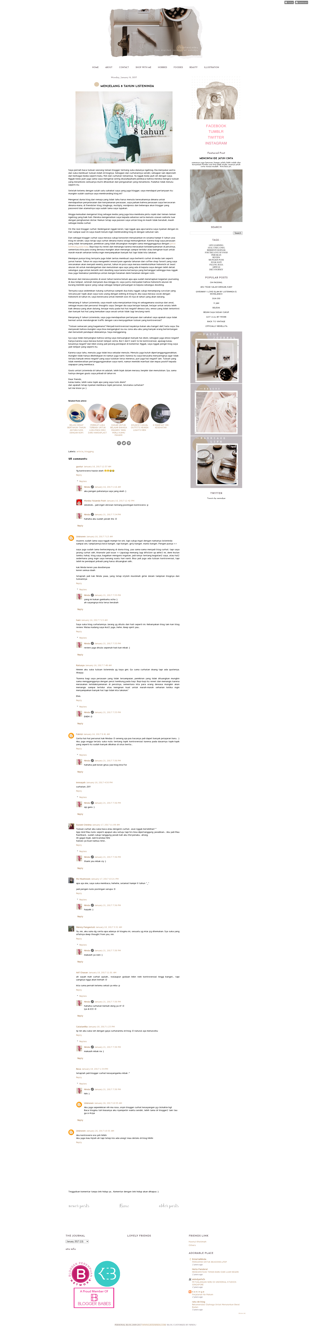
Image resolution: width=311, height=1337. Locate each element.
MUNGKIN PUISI (216, 260)
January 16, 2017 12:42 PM (120, 500)
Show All (241, 1313)
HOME (95, 68)
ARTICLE (216, 267)
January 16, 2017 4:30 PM (99, 782)
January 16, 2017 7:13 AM (100, 536)
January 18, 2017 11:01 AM (102, 972)
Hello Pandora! (200, 1269)
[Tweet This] (123, 444)
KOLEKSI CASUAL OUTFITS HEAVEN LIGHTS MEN (139, 427)
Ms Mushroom (83, 879)
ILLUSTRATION (211, 68)
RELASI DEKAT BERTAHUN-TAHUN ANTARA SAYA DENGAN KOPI (76, 429)
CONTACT (124, 68)
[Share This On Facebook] (119, 444)
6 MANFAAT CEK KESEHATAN (161, 426)
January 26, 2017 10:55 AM (108, 1103)
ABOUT (108, 68)
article (80, 451)
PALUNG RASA (216, 265)
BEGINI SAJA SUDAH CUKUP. (216, 312)
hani (78, 620)
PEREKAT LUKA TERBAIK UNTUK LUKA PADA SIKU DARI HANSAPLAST (97, 429)
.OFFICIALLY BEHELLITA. (216, 326)
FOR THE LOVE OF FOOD (216, 252)
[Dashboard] (301, 3)
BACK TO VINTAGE (216, 322)
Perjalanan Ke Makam (202, 1294)
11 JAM (216, 303)
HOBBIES (162, 68)
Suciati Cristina (84, 824)
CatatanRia (82, 1026)
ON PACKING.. (216, 283)
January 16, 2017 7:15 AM (94, 620)
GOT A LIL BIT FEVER (216, 317)
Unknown (81, 536)
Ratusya (80, 665)
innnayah (81, 782)
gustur (79, 466)
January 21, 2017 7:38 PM (108, 950)
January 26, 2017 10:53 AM (100, 1130)
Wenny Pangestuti (85, 927)
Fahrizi (79, 734)
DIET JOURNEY (216, 269)
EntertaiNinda (199, 1259)
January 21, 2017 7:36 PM (108, 760)
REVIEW (216, 257)
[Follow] (289, 3)
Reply (79, 475)
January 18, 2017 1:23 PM (102, 1026)
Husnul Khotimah (197, 1241)
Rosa (78, 1069)
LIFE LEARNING (216, 245)
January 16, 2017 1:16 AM (108, 487)
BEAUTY (193, 68)
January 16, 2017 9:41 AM (97, 734)
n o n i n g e (198, 1291)
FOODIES (178, 68)
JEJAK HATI (216, 262)
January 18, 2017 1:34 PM (95, 1069)
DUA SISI (216, 299)
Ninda (87, 487)
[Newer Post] (79, 1208)
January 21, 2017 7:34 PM (108, 514)
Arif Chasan (82, 972)
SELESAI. (216, 308)
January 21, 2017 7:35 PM (108, 595)
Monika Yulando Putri (95, 500)
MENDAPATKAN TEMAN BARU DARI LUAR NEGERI (215, 1272)
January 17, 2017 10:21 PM (105, 879)
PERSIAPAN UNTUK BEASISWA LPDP (209, 1262)
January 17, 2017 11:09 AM (106, 824)
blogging (89, 451)
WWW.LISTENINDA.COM (154, 1325)
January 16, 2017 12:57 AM (97, 466)
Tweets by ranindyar (216, 498)
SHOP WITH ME (143, 68)
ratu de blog (198, 1301)
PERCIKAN (216, 255)
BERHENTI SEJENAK (216, 250)
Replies (83, 481)
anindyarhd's (198, 1279)
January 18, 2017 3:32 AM (109, 927)
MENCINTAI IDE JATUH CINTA (216, 158)
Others (192, 1245)
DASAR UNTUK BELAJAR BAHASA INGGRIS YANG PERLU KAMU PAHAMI (118, 430)
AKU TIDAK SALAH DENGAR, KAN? (216, 287)
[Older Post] (168, 1208)
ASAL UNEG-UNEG (216, 248)
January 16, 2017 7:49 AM (99, 665)
